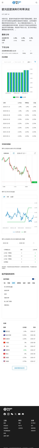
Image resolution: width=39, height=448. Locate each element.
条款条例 (33, 430)
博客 (19, 423)
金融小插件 (6, 436)
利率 (5, 294)
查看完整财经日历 (19, 368)
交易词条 (20, 428)
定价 (32, 425)
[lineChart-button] (35, 62)
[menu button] (2, 2)
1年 (4, 197)
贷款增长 (6, 305)
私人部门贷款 (8, 301)
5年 (8, 197)
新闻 (5, 433)
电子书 (20, 425)
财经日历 (6, 425)
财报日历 (6, 428)
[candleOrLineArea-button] (13, 153)
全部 (11, 197)
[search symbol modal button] (36, 2)
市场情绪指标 (7, 430)
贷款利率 (6, 298)
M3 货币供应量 (8, 287)
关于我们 (33, 423)
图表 (5, 423)
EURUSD (6, 153)
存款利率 (6, 290)
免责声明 (33, 428)
